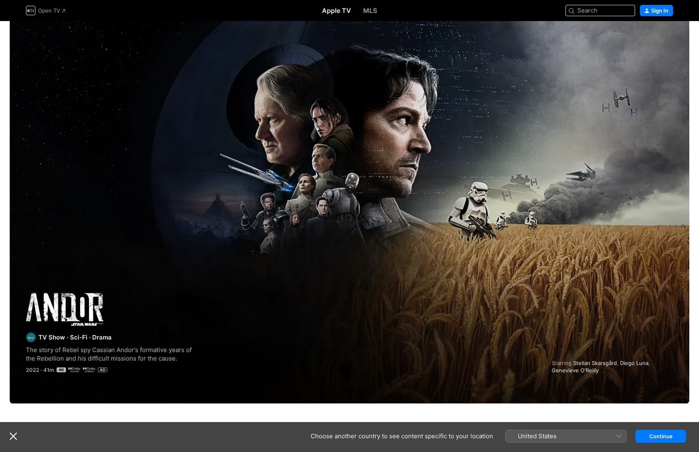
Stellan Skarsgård (595, 363)
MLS (370, 10)
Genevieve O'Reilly (575, 370)
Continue (661, 436)
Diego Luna (634, 363)
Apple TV (336, 10)
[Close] (13, 436)
